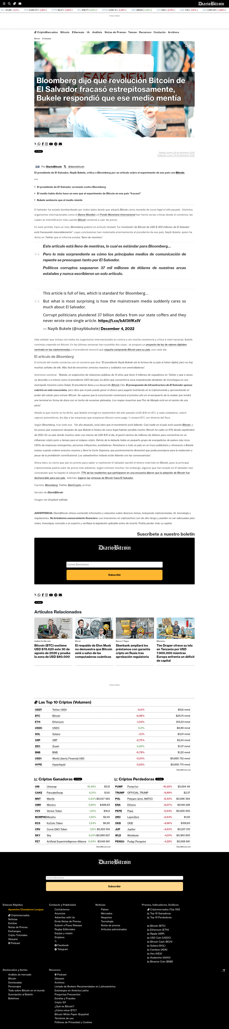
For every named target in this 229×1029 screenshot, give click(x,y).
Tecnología (107, 921)
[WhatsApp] (40, 144)
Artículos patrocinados (114, 929)
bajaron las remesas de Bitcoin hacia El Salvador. (106, 478)
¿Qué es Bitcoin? (64, 1006)
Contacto (159, 32)
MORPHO (41, 817)
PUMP (119, 786)
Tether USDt (59, 709)
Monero (51, 804)
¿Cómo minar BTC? (66, 1010)
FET (37, 841)
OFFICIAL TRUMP (137, 792)
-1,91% (146, 10)
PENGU (119, 841)
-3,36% (75, 10)
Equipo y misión (64, 933)
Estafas (12, 923)
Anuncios (60, 913)
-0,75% (124, 10)
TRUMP (119, 792)
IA (88, 32)
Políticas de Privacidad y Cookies (73, 1022)
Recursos (145, 32)
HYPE (8, 10)
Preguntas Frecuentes (67, 994)
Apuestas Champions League (25, 909)
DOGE (58, 10)
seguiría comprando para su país (127, 349)
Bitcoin (64, 32)
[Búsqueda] (10, 4)
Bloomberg (51, 485)
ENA (118, 804)
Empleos (60, 937)
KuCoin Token (55, 823)
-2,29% (202, 10)
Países (105, 909)
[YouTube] (51, 144)
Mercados (106, 913)
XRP (37, 740)
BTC (37, 715)
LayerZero (133, 817)
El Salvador (46, 39)
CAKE (38, 792)
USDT (38, 709)
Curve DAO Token (57, 829)
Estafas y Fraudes (65, 998)
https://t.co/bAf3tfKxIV (119, 320)
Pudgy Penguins (136, 841)
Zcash (55, 746)
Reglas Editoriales (65, 929)
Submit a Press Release (68, 925)
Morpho (51, 817)
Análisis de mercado (42, 641)
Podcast (15, 943)
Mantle (51, 798)
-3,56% (175, 10)
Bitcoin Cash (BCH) (160, 941)
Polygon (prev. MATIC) (140, 798)
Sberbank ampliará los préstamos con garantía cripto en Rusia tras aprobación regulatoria (133, 651)
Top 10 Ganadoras (160, 913)
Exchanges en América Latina (72, 990)
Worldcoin (133, 835)
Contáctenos (62, 909)
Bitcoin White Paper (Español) (72, 1014)
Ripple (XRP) (156, 933)
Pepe (130, 811)
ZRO (118, 817)
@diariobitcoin (76, 166)
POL (117, 798)
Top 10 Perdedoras (160, 917)
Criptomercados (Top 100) (164, 909)
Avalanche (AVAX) (159, 957)
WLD (118, 835)
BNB (37, 752)
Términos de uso (64, 1018)
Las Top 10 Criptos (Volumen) (64, 702)
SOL (37, 734)
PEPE (118, 811)
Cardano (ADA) (158, 949)
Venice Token (54, 811)
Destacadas (15, 982)
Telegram (62, 949)
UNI (37, 786)
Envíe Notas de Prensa (68, 921)
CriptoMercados (47, 32)
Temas (132, 32)
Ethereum (78, 32)
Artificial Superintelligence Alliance (66, 841)
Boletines (13, 998)
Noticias (12, 919)
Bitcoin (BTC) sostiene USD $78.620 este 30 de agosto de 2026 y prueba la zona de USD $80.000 (52, 651)
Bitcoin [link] (180, 172)
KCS (37, 823)
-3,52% (21, 10)
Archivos (173, 32)
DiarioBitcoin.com (184, 770)
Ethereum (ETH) (159, 929)
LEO (112, 10)
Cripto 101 (60, 1002)
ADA (158, 10)
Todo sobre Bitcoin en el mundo (26, 990)
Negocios (106, 917)
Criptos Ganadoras (55, 779)
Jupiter (131, 829)
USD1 (38, 758)
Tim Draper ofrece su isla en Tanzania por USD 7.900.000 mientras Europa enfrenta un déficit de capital (176, 653)
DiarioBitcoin (54, 166)
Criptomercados (20, 915)
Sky (49, 835)
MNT (38, 798)
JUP (117, 829)
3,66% (101, 10)
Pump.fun (132, 786)
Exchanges (14, 931)
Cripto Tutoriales (17, 935)
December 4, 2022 (117, 328)
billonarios (161, 641)
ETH (37, 721)
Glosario (13, 939)
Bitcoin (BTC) (157, 925)
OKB (118, 823)
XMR (87, 10)
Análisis (97, 32)
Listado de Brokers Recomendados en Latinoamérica (85, 986)
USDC (38, 728)
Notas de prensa (110, 925)
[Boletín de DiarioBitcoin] (61, 144)
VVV (37, 811)
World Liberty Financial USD (68, 758)
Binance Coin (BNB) (161, 961)
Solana (56, 734)
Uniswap (52, 786)
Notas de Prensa (115, 32)
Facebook (63, 945)
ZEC (33, 10)
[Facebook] (43, 144)
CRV (37, 829)
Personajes (14, 986)
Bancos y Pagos (122, 641)
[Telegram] (56, 144)
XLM (186, 10)
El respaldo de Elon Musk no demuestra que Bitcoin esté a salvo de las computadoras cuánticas (93, 651)
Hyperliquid (58, 764)
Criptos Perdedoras (136, 779)
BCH (214, 10)
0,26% (46, 10)
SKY (37, 835)
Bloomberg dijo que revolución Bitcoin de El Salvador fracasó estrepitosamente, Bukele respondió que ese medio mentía (110, 89)
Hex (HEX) (155, 953)
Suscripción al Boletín (20, 994)
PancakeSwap (55, 792)
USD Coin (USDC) (160, 937)
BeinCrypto (74, 485)
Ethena (131, 804)
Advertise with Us (65, 917)
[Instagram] (47, 144)
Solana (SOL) (157, 945)
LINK (135, 10)
